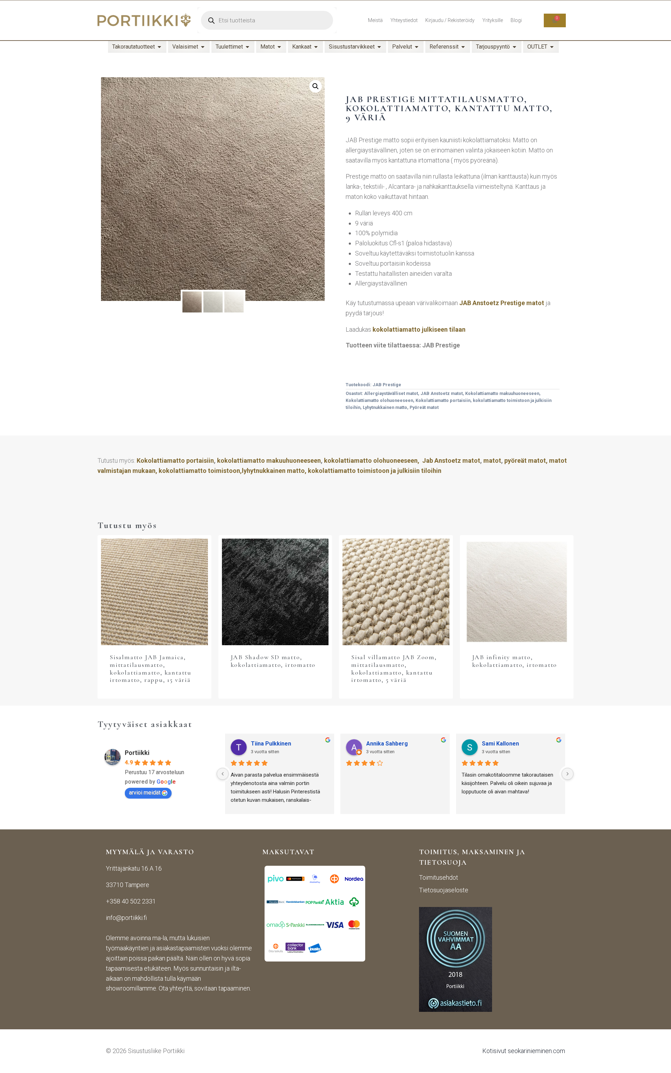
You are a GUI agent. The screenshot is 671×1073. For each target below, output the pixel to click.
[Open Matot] (279, 47)
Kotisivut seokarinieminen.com (523, 1050)
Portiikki (137, 752)
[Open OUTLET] (552, 47)
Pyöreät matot (424, 407)
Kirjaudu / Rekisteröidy (450, 20)
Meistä (375, 20)
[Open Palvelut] (416, 47)
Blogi (516, 20)
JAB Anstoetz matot (441, 393)
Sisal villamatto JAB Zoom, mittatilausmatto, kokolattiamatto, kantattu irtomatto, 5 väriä (394, 668)
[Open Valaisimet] (202, 47)
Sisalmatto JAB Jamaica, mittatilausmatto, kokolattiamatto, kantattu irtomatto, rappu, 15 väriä (151, 668)
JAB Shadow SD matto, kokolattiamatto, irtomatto (273, 661)
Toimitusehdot (438, 877)
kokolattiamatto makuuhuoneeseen (269, 460)
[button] (315, 86)
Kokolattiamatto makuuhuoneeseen (502, 393)
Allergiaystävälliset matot (391, 393)
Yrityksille (492, 20)
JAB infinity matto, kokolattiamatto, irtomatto (514, 661)
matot (492, 460)
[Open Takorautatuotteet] (159, 47)
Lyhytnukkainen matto (385, 407)
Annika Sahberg (387, 743)
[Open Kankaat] (316, 47)
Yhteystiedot (404, 20)
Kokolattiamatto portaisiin (443, 400)
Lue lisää (275, 683)
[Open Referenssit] (463, 47)
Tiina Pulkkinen (271, 743)
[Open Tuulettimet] (247, 47)
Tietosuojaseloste (443, 890)
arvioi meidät (144, 792)
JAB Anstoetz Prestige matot (501, 303)
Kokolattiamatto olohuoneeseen (379, 400)
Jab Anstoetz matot (451, 460)
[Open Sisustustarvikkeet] (379, 47)
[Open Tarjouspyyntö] (514, 47)
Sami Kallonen (500, 743)
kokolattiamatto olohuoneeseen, (371, 460)
